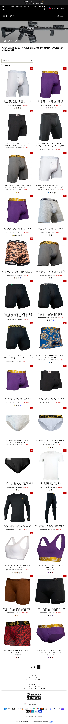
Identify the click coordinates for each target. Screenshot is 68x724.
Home (3, 37)
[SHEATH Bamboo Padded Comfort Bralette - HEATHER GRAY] (19, 572)
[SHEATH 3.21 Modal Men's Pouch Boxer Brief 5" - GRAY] (49, 320)
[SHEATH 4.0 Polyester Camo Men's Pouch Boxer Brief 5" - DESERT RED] (14, 278)
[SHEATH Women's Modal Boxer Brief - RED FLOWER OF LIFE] (16, 657)
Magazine (19, 6)
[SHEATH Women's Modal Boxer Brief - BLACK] (18, 657)
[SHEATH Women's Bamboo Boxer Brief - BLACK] (48, 615)
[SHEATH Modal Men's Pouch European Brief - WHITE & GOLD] (48, 447)
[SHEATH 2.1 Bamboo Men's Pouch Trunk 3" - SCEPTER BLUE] (49, 362)
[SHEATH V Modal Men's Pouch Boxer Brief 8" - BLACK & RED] (48, 108)
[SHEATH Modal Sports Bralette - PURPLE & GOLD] (48, 572)
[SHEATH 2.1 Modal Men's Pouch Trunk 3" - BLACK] (16, 405)
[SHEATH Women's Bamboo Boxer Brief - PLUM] (52, 615)
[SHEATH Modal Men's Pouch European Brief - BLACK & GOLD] (52, 447)
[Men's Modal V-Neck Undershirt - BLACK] (51, 490)
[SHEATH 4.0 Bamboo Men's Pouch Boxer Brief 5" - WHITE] (46, 192)
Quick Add (17, 97)
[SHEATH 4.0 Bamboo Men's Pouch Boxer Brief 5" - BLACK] (50, 192)
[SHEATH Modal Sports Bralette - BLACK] (50, 572)
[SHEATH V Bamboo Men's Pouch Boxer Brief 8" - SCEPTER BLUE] (16, 107)
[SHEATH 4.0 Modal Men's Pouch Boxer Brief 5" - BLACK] (15, 235)
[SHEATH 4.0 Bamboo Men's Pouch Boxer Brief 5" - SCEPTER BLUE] (48, 192)
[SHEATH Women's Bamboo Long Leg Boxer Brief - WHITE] (19, 615)
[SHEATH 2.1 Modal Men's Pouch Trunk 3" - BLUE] (20, 405)
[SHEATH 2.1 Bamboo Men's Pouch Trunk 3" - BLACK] (51, 362)
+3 (54, 108)
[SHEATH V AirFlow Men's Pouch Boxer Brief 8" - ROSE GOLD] (18, 192)
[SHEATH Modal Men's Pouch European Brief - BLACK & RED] (50, 447)
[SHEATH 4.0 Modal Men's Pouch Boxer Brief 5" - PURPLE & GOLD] (13, 235)
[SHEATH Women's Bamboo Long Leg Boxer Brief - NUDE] (17, 615)
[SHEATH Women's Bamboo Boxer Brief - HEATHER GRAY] (50, 615)
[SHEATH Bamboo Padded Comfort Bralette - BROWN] (17, 572)
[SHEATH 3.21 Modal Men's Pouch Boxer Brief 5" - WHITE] (51, 320)
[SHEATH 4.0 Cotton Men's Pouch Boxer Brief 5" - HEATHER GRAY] (49, 235)
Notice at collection (22, 722)
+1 (54, 192)
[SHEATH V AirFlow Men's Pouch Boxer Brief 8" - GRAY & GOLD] (16, 192)
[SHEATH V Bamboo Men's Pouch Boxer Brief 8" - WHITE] (14, 107)
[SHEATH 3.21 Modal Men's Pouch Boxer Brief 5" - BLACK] (47, 320)
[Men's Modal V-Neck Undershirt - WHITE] (49, 490)
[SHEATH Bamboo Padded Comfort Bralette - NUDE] (15, 572)
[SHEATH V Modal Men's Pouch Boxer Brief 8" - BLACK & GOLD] (50, 108)
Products (4, 6)
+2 (21, 572)
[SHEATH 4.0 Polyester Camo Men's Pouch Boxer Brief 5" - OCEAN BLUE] (20, 278)
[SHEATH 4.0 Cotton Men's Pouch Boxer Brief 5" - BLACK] (51, 235)
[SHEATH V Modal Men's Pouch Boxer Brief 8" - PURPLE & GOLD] (46, 108)
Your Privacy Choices (40, 722)
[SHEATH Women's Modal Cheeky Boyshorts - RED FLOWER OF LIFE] (52, 657)
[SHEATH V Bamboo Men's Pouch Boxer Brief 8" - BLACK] (18, 107)
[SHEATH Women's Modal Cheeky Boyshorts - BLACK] (50, 657)
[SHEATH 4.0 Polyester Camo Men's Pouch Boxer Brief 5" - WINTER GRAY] (18, 278)
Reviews (11, 6)
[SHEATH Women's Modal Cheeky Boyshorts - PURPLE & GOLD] (48, 657)
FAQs (3, 9)
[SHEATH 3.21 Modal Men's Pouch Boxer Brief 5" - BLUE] (53, 320)
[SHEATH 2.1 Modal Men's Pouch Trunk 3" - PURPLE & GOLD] (14, 405)
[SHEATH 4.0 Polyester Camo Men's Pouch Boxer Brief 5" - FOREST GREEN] (16, 278)
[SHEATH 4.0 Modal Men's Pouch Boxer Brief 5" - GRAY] (19, 235)
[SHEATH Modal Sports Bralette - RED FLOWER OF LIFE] (52, 572)
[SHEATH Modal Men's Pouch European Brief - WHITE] (18, 490)
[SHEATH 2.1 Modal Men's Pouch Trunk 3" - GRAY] (18, 405)
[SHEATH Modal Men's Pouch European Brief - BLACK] (16, 490)
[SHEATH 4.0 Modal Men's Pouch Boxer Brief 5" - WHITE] (17, 235)
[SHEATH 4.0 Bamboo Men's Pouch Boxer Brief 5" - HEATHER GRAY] (52, 192)
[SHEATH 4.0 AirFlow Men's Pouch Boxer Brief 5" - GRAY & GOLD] (49, 278)
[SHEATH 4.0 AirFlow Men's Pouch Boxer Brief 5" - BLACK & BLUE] (51, 278)
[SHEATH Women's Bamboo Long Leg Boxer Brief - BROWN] (15, 615)
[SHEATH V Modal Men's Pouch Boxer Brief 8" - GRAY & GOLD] (52, 108)
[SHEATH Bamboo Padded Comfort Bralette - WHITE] (13, 572)
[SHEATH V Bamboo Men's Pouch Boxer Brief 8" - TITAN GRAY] (20, 107)
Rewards (26, 6)
